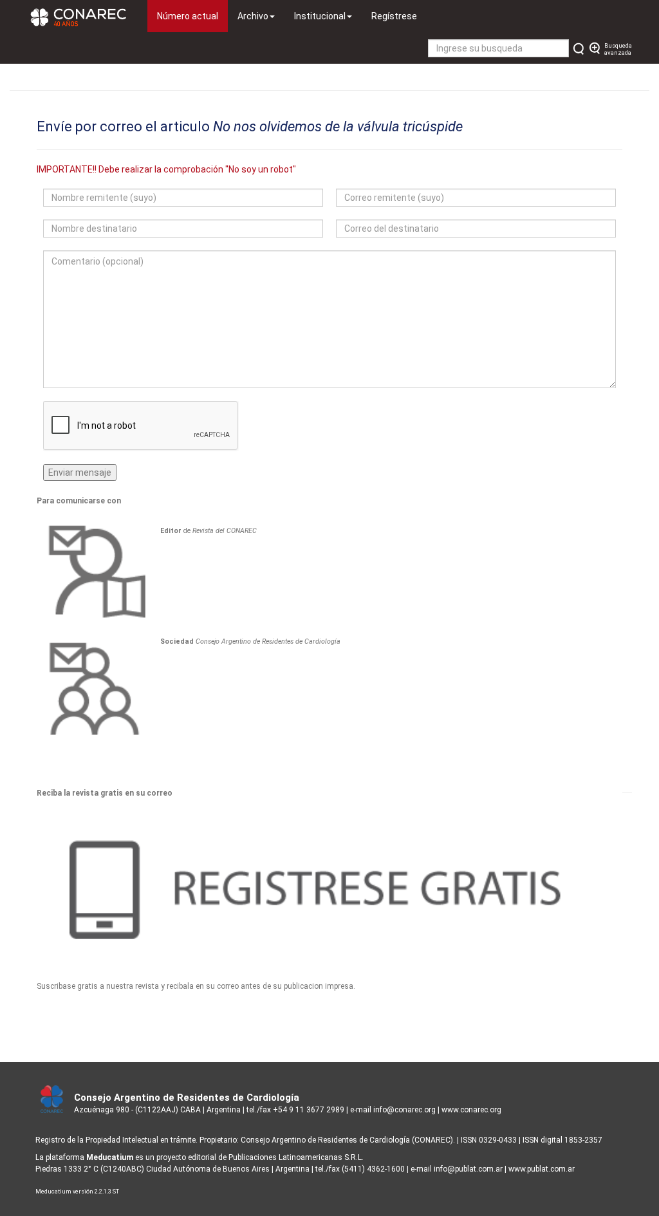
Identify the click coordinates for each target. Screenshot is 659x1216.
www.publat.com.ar (540, 1169)
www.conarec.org (471, 1109)
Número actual (192, 15)
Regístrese (394, 16)
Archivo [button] (252, 16)
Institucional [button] (320, 16)
